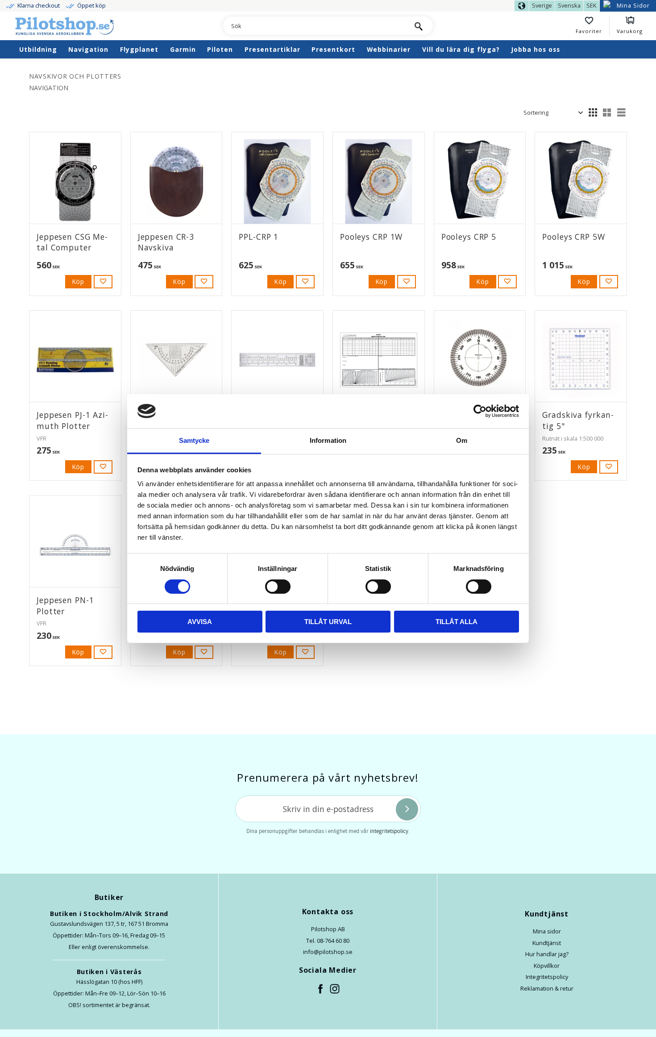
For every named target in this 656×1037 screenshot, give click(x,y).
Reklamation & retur (546, 988)
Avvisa (199, 621)
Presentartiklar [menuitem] (272, 49)
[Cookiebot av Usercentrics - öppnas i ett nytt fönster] (480, 411)
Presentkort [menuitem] (333, 49)
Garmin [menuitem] (183, 49)
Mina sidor (547, 931)
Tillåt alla (456, 621)
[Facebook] (321, 989)
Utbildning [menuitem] (38, 49)
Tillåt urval (328, 621)
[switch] (278, 586)
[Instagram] (335, 989)
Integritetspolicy (547, 977)
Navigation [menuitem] (88, 49)
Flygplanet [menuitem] (139, 49)
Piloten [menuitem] (220, 49)
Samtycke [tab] (194, 440)
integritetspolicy (389, 831)
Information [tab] (328, 440)
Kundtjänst (546, 943)
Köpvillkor (547, 966)
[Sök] (418, 26)
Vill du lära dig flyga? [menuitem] (461, 49)
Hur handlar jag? (547, 954)
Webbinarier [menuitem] (389, 49)
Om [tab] (461, 440)
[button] (593, 26)
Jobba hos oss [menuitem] (535, 49)
